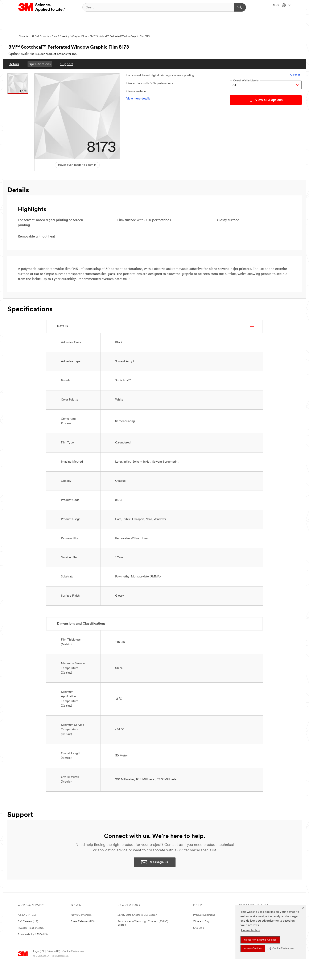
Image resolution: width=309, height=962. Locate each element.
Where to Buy (201, 921)
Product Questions (204, 915)
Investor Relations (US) (31, 928)
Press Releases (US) (83, 921)
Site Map (198, 928)
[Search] (240, 7)
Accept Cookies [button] (252, 948)
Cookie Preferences (73, 951)
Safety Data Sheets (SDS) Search (137, 915)
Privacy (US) (53, 951)
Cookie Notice (250, 930)
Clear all (295, 74)
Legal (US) (38, 951)
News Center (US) (81, 915)
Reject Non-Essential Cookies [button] (260, 940)
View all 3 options (269, 100)
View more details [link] (138, 98)
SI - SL (277, 5)
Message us (158, 862)
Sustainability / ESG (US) (33, 934)
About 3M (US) (27, 915)
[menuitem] (13, 64)
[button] (280, 948)
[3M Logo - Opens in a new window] (42, 7)
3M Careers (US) (28, 921)
